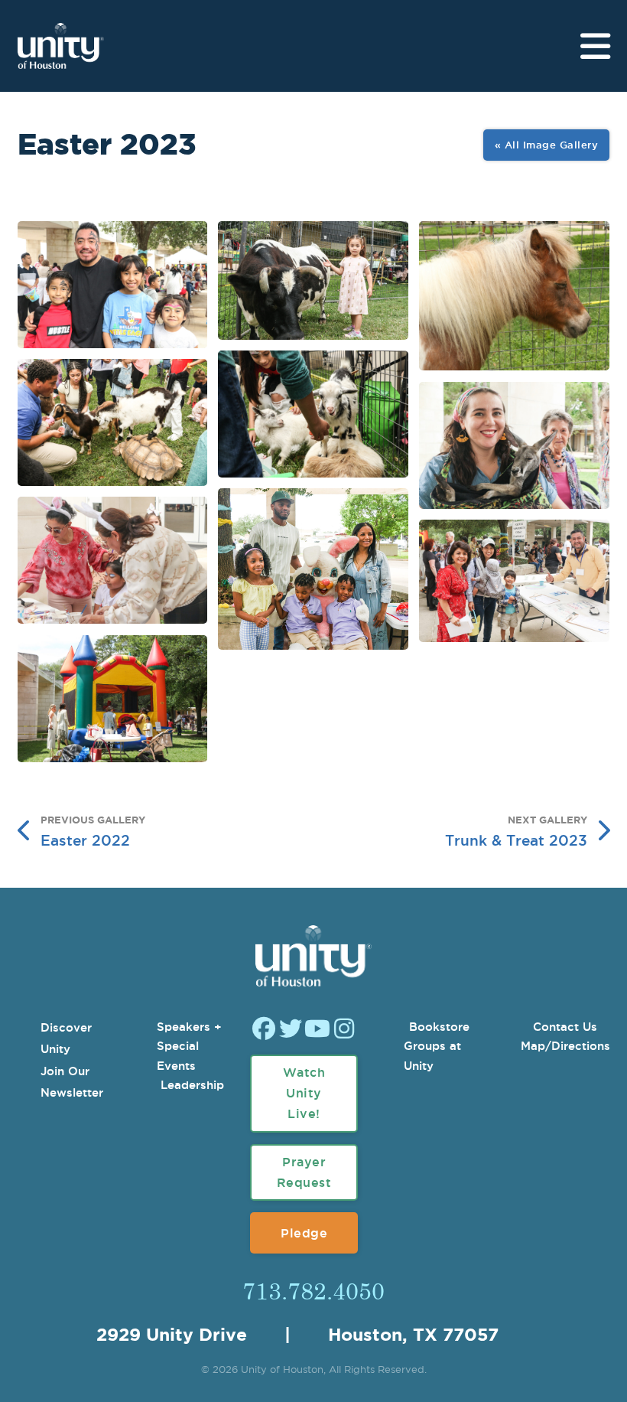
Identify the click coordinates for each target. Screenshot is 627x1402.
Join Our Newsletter (72, 1082)
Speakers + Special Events (189, 1046)
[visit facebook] (263, 1030)
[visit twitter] (290, 1030)
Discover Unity (66, 1038)
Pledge (304, 1233)
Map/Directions (565, 1045)
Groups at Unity (432, 1055)
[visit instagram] (344, 1030)
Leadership (192, 1084)
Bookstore (439, 1026)
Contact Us (565, 1026)
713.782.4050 (313, 1290)
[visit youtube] (317, 1030)
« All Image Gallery (547, 144)
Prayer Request (304, 1172)
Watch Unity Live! (304, 1092)
